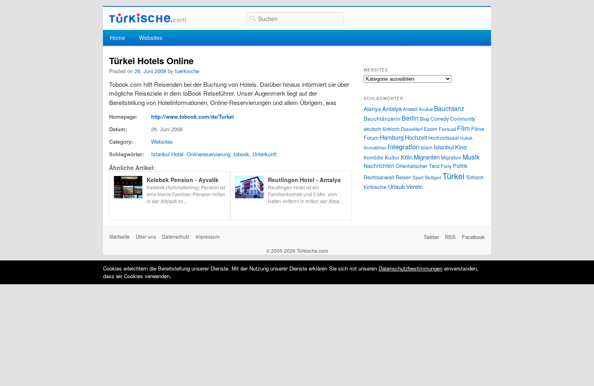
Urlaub (396, 186)
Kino (461, 147)
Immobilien (375, 147)
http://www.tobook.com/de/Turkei (192, 116)
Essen (431, 128)
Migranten (427, 157)
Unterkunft (265, 154)
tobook (241, 154)
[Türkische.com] (147, 18)
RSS (450, 237)
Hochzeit (416, 137)
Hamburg (392, 137)
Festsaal (447, 129)
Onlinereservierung (208, 154)
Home (117, 38)
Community (462, 118)
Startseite (119, 236)
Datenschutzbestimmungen (410, 268)
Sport (418, 177)
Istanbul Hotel (167, 154)
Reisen (403, 177)
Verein (414, 186)
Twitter (431, 237)
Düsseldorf (412, 129)
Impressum (208, 236)
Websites (150, 38)
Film (463, 128)
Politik (460, 166)
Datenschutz (176, 236)
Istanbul (444, 147)
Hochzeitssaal (443, 137)
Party (446, 166)
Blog (424, 118)
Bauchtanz (449, 108)
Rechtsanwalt (379, 177)
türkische (375, 187)
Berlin (410, 117)
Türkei (453, 176)
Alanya (372, 109)
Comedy (439, 118)
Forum (371, 137)
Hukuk (466, 138)
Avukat (426, 109)
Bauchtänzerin (382, 118)
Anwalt (410, 109)
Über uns (146, 236)
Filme (477, 128)
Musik (471, 157)
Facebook (473, 237)
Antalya (392, 108)
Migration (451, 157)
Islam (426, 147)
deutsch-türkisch (382, 128)
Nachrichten (379, 166)
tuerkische (187, 71)
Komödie (373, 157)
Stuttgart (433, 177)
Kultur (392, 157)
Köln (407, 157)
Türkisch (475, 177)
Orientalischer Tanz (418, 166)
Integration (403, 146)
